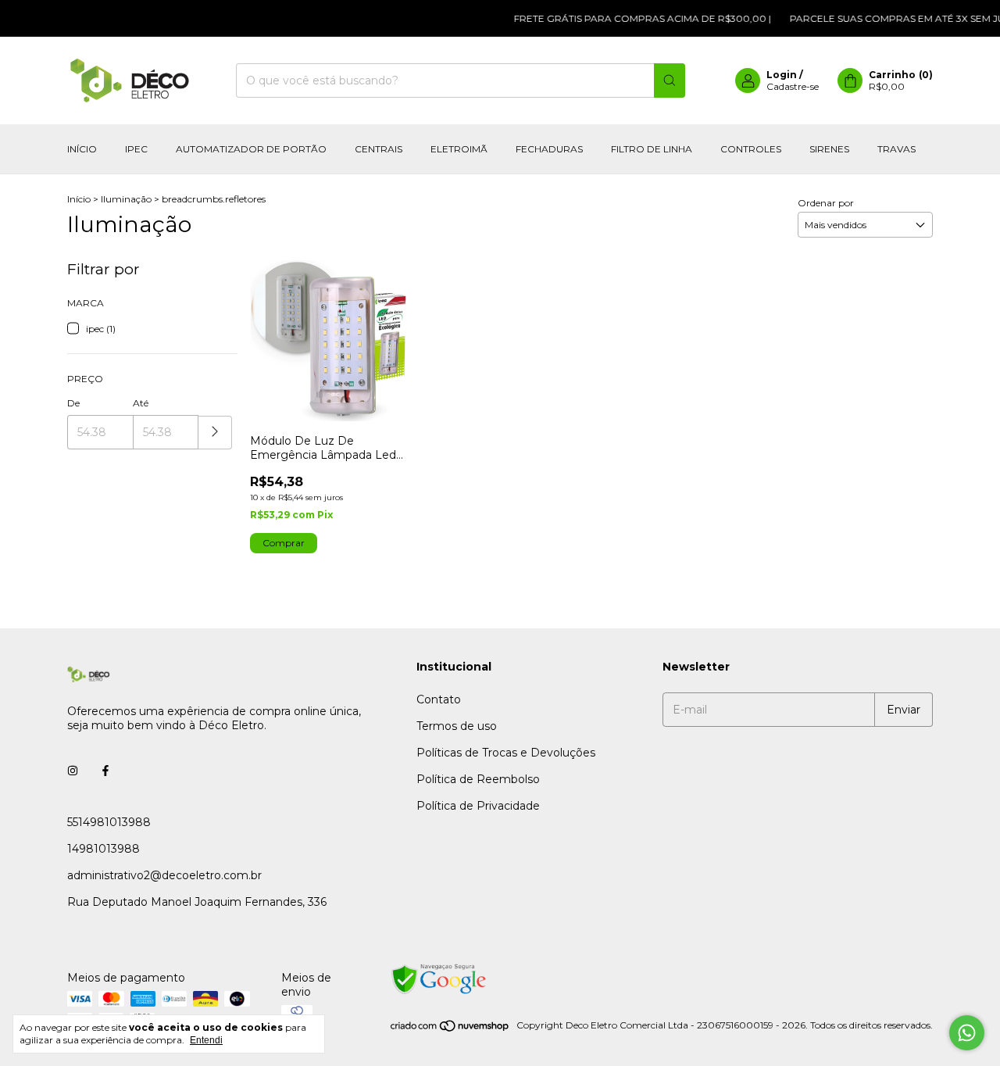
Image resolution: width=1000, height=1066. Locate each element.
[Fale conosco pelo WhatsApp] (966, 1032)
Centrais (378, 149)
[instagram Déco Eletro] (72, 771)
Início (82, 149)
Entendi (206, 1040)
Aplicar (215, 432)
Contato (438, 699)
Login (781, 74)
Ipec (136, 149)
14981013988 (103, 849)
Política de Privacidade (478, 806)
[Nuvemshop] (450, 1029)
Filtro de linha (651, 149)
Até (140, 403)
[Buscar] (669, 80)
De (73, 403)
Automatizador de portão (251, 149)
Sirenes (829, 149)
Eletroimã (459, 149)
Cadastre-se (792, 86)
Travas (896, 149)
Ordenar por (826, 203)
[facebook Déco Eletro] (105, 771)
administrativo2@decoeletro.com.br (164, 875)
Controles (750, 149)
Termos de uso (456, 726)
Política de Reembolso (478, 779)
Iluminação (127, 199)
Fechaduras (549, 149)
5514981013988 (109, 822)
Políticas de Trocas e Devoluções (505, 753)
